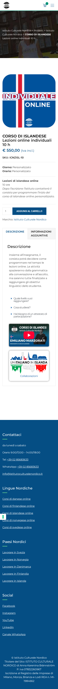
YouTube (8, 620)
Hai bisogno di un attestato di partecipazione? (30, 315)
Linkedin (8, 627)
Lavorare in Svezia (13, 552)
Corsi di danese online (16, 498)
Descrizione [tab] (15, 231)
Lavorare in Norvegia (15, 559)
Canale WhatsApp (14, 634)
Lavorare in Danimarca (16, 566)
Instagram (9, 613)
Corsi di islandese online (17, 513)
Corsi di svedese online (17, 527)
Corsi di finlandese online (18, 506)
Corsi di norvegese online (18, 520)
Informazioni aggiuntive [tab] (41, 233)
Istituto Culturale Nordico (30, 219)
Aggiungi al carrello (29, 211)
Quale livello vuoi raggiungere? (23, 300)
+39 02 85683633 (17, 459)
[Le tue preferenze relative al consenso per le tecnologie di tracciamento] (3, 517)
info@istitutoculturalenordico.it (22, 473)
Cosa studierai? (22, 307)
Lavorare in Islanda (14, 580)
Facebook (8, 606)
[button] (29, 299)
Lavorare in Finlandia (15, 573)
